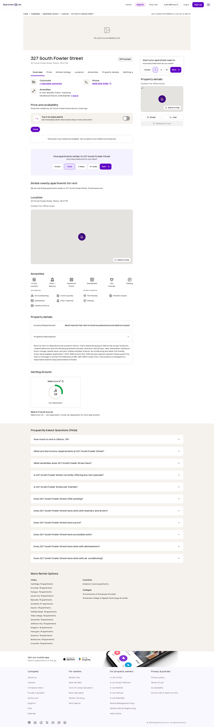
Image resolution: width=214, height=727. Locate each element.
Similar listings (63, 72)
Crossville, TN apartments (42, 643)
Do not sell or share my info (164, 693)
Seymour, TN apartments (41, 635)
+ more (74, 96)
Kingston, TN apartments (41, 627)
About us (32, 677)
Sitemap (32, 713)
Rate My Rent (75, 683)
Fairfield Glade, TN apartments (44, 612)
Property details (110, 72)
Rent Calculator (76, 693)
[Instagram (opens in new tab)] (58, 722)
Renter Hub (74, 677)
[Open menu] (208, 4)
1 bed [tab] (35, 129)
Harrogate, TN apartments (42, 631)
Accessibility (157, 688)
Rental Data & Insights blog (123, 708)
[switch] (82, 118)
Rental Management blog (122, 703)
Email (153, 117)
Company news (35, 688)
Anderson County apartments (96, 584)
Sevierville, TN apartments (42, 620)
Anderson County (51, 14)
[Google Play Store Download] (85, 659)
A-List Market (116, 688)
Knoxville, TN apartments (41, 588)
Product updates (36, 693)
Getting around (131, 72)
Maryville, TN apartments (41, 600)
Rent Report (75, 703)
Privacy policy (158, 677)
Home (25, 14)
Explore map (123, 260)
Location (79, 72)
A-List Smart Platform (120, 683)
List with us (172, 5)
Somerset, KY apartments (42, 604)
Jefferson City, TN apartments (43, 624)
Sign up (198, 5)
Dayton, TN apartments (41, 608)
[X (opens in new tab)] (47, 722)
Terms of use (157, 683)
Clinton (64, 14)
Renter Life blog (76, 698)
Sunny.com (33, 698)
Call (174, 117)
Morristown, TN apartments (42, 639)
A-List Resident (117, 698)
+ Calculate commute (51, 84)
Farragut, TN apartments (41, 592)
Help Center (116, 713)
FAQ (30, 708)
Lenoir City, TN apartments (42, 596)
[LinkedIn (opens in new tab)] (35, 722)
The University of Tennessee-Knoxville (99, 594)
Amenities (93, 72)
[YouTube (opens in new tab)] (53, 722)
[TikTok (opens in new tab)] (64, 722)
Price (49, 72)
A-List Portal (116, 677)
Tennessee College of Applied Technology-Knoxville (105, 598)
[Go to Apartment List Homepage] (12, 4)
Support (32, 703)
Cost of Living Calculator (81, 688)
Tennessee (35, 14)
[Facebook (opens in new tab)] (41, 722)
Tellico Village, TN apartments (43, 616)
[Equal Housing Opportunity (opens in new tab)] (29, 722)
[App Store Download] (69, 659)
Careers (31, 683)
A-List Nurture (116, 693)
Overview (38, 72)
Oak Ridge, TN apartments (42, 584)
